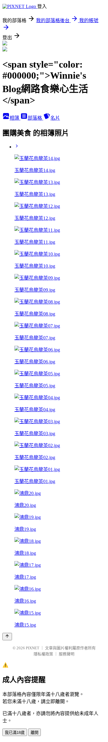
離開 (34, 732)
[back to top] (7, 636)
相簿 (15, 118)
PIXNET (32, 648)
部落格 (35, 118)
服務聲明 (66, 654)
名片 (55, 118)
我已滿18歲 (15, 732)
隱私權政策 (43, 654)
